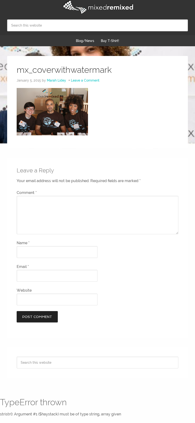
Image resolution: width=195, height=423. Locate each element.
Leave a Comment (85, 80)
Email (23, 266)
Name (23, 243)
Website (24, 290)
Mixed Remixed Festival (97, 7)
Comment (27, 192)
